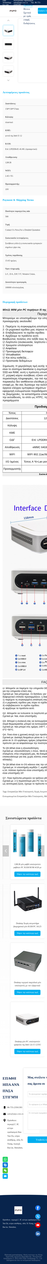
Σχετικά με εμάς (27, 14)
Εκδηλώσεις (29, 23)
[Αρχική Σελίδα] (13, 11)
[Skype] (8, 1167)
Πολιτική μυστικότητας (13, 1255)
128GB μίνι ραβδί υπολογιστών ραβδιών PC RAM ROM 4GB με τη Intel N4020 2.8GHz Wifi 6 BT (27, 867)
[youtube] (38, 1225)
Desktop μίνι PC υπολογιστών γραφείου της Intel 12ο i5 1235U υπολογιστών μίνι (27, 1044)
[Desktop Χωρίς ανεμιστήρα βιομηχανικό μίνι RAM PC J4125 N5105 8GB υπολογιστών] (27, 900)
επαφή (26, 19)
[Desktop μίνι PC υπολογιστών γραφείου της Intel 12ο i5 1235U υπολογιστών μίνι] (27, 1019)
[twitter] (38, 1216)
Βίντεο (27, 9)
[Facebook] (38, 1208)
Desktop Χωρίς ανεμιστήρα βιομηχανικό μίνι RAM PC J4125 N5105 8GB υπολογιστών (27, 926)
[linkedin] (38, 1234)
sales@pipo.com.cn (15, 1114)
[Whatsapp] (8, 1161)
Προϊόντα (28, 5)
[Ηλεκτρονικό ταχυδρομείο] (8, 1178)
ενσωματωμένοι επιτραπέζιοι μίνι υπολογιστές (23, 796)
